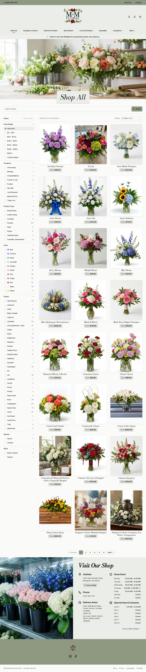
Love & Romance (86, 31)
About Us (128, 2)
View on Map (91, 585)
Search (138, 109)
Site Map (139, 668)
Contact (138, 2)
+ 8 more (86, 621)
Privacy (121, 668)
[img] (140, 588)
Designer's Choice (30, 31)
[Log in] (134, 17)
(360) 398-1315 (11, 2)
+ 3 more (86, 611)
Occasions (117, 31)
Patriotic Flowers (50, 31)
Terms (115, 668)
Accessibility (130, 668)
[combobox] (131, 118)
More (132, 31)
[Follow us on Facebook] (75, 656)
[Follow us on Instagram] (70, 656)
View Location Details (130, 629)
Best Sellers (68, 31)
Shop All (14, 31)
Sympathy (103, 31)
